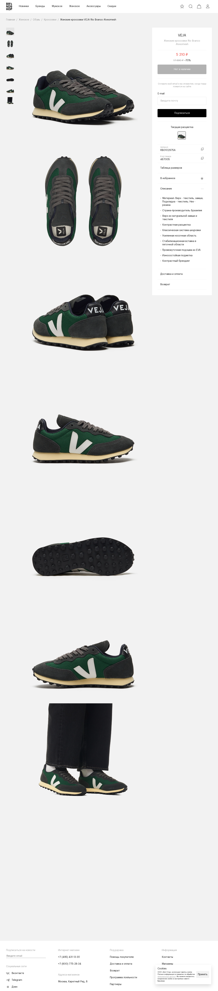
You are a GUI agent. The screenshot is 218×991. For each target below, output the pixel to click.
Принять (202, 974)
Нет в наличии (182, 69)
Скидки (111, 6)
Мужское (57, 6)
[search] (190, 6)
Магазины (167, 964)
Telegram (17, 980)
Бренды (40, 6)
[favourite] (182, 6)
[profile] (207, 6)
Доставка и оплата (121, 964)
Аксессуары (94, 6)
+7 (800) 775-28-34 (69, 964)
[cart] (199, 6)
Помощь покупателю (122, 957)
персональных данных (167, 976)
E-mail (161, 94)
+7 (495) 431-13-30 (69, 957)
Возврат (115, 971)
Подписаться (182, 113)
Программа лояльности (123, 977)
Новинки (24, 6)
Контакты (167, 957)
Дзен (14, 987)
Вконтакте (18, 973)
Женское (74, 6)
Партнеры (115, 984)
